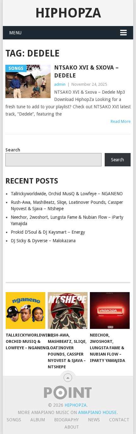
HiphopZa (68, 13)
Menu (15, 32)
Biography (66, 419)
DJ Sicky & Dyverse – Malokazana (43, 240)
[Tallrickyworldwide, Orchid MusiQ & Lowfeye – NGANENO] (25, 310)
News (94, 419)
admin (59, 84)
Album (37, 419)
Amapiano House (97, 412)
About (72, 427)
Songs (14, 419)
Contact (119, 419)
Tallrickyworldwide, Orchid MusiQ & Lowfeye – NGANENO (67, 193)
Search (12, 149)
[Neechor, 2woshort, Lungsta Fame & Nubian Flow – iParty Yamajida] (109, 310)
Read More (121, 121)
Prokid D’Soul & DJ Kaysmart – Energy (48, 232)
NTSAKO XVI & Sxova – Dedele (86, 71)
